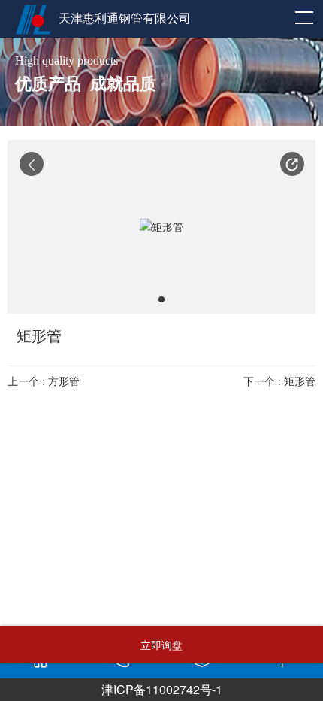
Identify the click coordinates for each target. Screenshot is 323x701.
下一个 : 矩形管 (279, 381)
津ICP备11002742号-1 (161, 689)
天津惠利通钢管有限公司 (125, 18)
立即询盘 (161, 644)
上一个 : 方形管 (44, 381)
